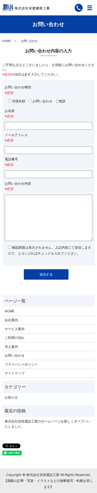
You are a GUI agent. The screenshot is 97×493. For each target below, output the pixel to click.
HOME (6, 41)
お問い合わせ (14, 355)
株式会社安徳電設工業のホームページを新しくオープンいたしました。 (47, 423)
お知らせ (11, 397)
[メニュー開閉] (89, 7)
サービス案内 (14, 329)
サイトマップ (14, 373)
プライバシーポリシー (21, 364)
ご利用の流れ (14, 338)
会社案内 (11, 320)
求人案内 (11, 347)
